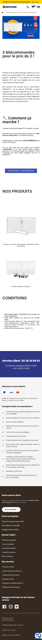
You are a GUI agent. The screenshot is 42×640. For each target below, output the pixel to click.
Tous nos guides (8, 544)
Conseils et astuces (9, 552)
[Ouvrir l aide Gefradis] (37, 635)
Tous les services (8, 567)
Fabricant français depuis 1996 (13, 521)
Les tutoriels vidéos (9, 548)
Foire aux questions (9, 540)
